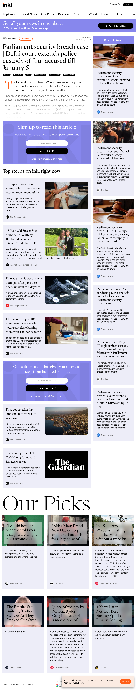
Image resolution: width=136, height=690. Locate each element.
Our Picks (47, 14)
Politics (105, 14)
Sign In (114, 5)
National (26, 38)
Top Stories (10, 14)
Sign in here (56, 158)
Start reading (116, 25)
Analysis (78, 14)
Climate (120, 14)
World (93, 14)
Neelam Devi (54, 75)
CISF (28, 75)
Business (63, 14)
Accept (125, 681)
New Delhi (18, 75)
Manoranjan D (40, 75)
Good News (29, 14)
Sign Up (128, 5)
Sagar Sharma (69, 75)
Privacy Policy (77, 683)
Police (6, 75)
